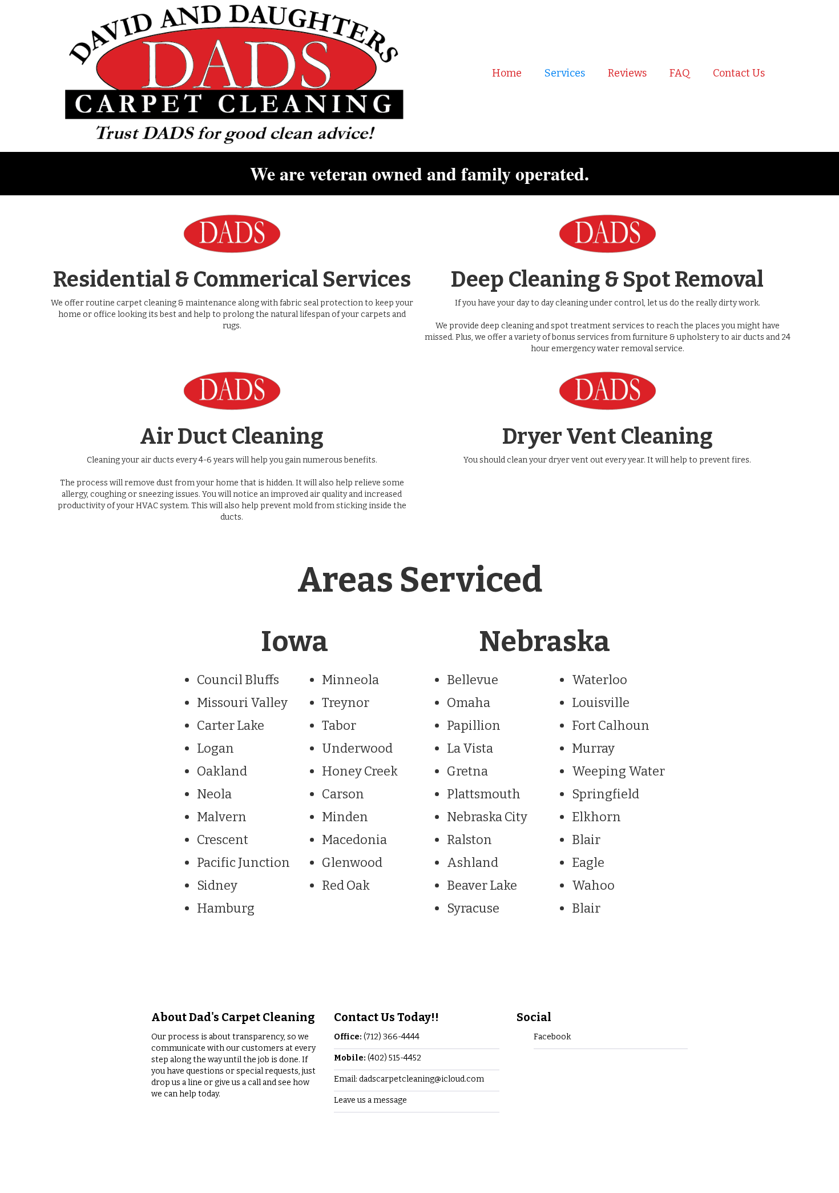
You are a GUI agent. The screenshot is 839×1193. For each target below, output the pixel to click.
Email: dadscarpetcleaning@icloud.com (409, 1079)
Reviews (627, 73)
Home (507, 73)
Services (564, 73)
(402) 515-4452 (377, 1058)
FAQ (679, 73)
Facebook (552, 1037)
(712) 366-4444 (377, 1037)
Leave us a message (370, 1100)
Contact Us (739, 73)
